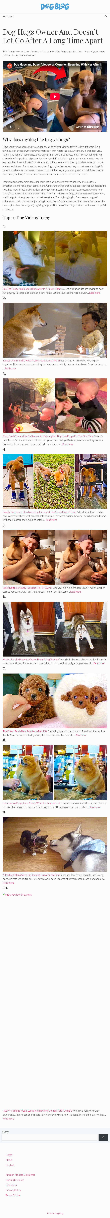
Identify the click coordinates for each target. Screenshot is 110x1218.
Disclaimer (11, 1185)
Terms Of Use (13, 1195)
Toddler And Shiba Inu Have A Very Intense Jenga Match (32, 360)
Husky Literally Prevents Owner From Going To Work (31, 659)
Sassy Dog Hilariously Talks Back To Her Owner (27, 587)
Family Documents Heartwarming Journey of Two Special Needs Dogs (39, 512)
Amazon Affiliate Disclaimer (20, 1174)
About (9, 1159)
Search (5, 1131)
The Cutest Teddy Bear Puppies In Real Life (25, 731)
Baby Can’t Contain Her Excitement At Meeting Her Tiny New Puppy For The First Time (48, 436)
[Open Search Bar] (106, 16)
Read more (94, 292)
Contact (10, 1165)
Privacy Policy (13, 1190)
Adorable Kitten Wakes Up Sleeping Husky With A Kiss (31, 874)
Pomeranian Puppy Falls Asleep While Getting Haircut (31, 803)
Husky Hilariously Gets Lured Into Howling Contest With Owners (37, 1110)
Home (9, 1154)
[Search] (103, 1137)
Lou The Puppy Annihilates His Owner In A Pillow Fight (32, 288)
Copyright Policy (15, 1179)
